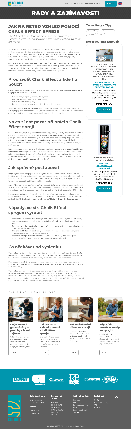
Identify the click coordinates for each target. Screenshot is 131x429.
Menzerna (56, 407)
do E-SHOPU (104, 110)
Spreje (101, 34)
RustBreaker (57, 410)
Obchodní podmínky (77, 401)
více (14, 352)
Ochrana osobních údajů (80, 406)
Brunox (55, 403)
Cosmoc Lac (72, 199)
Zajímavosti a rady (101, 403)
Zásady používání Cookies (80, 411)
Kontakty (97, 407)
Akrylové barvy (93, 31)
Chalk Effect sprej (20, 57)
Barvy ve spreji (108, 31)
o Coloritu (66, 4)
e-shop (110, 4)
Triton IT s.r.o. (79, 426)
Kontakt (98, 4)
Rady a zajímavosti (83, 4)
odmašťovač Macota (42, 181)
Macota (54, 412)
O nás (96, 400)
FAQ (95, 405)
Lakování (91, 34)
